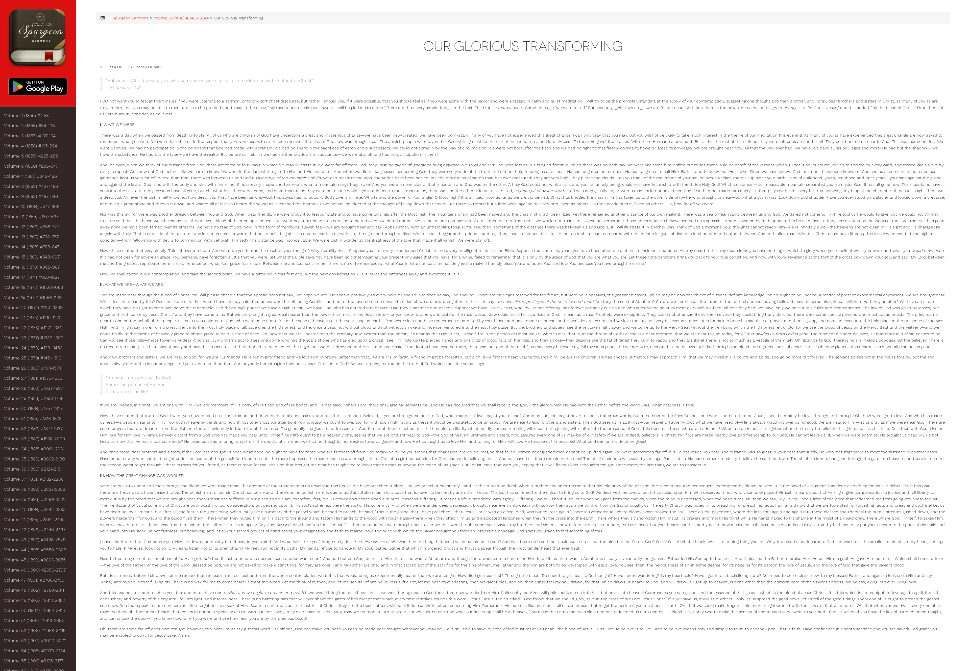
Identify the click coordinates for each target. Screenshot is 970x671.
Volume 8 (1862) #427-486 (31, 186)
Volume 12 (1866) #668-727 (31, 226)
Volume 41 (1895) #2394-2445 (34, 519)
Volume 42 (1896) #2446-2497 (34, 529)
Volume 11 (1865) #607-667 (31, 216)
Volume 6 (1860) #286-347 (31, 166)
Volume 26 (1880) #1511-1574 (32, 368)
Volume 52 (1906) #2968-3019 (34, 630)
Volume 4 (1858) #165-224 (30, 145)
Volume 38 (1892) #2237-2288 (34, 489)
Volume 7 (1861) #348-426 (30, 176)
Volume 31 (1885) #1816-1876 (32, 418)
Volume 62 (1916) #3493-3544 (181, 18)
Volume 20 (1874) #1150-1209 (33, 307)
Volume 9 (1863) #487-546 (31, 196)
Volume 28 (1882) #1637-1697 (33, 388)
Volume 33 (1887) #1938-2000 (34, 438)
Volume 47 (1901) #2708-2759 (34, 580)
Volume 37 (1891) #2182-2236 (33, 479)
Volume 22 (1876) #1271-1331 (32, 327)
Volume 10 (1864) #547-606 (31, 206)
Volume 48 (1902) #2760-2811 (34, 590)
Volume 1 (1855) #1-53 (26, 115)
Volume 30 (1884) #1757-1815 (33, 408)
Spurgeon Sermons (130, 18)
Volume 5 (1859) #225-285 (31, 156)
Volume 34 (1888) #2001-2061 (34, 448)
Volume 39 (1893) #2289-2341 (34, 499)
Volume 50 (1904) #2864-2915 (34, 610)
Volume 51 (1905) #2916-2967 (34, 620)
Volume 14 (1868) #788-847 (31, 246)
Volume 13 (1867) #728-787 (31, 236)
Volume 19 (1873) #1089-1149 (33, 297)
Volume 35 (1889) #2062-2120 (34, 458)
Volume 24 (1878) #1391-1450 (33, 347)
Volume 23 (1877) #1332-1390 (33, 337)
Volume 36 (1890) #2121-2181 (33, 469)
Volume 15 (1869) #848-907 (32, 257)
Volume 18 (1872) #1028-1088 (33, 287)
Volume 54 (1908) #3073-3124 (34, 650)
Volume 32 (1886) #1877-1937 (33, 428)
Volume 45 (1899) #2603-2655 (35, 559)
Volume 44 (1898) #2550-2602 (35, 549)
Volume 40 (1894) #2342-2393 (35, 509)
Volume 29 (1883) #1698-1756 (33, 398)
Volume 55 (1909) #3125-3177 (33, 660)
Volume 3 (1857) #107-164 (30, 135)
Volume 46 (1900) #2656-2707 (35, 570)
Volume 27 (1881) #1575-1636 (33, 378)
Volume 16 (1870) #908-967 (32, 267)
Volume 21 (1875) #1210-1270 (33, 317)
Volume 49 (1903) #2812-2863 (34, 600)
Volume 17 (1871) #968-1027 (32, 277)
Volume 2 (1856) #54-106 (29, 125)
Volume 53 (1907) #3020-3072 (35, 640)
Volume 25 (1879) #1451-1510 (32, 357)
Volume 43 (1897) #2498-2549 (34, 539)
